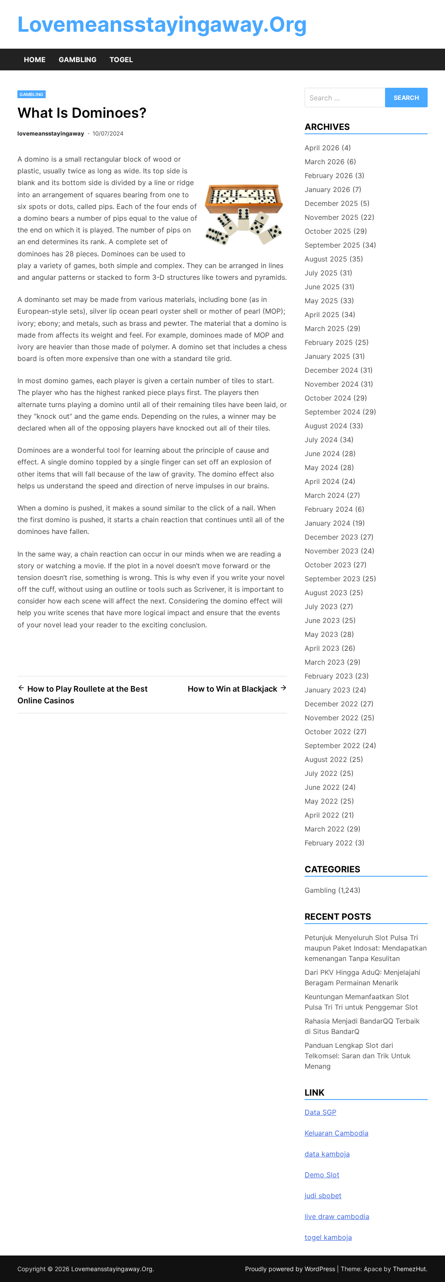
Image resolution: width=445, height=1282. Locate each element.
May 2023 (321, 634)
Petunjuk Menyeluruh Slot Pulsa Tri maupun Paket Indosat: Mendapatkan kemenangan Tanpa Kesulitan (366, 948)
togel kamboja (328, 1237)
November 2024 (332, 384)
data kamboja (327, 1153)
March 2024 (325, 495)
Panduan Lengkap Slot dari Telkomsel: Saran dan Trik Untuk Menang (358, 1055)
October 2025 (328, 231)
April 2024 (322, 481)
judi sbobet (323, 1195)
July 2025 (321, 272)
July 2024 (321, 439)
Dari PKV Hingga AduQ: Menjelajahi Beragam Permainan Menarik (362, 977)
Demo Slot (322, 1174)
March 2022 (325, 829)
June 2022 (322, 787)
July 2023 (321, 606)
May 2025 (321, 300)
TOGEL (121, 59)
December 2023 (331, 537)
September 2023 (332, 578)
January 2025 (327, 356)
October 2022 (328, 731)
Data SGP (320, 1112)
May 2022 (321, 801)
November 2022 (332, 717)
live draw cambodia (337, 1216)
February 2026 (329, 175)
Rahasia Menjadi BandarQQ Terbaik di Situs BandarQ (362, 1026)
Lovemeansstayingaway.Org (162, 24)
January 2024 (327, 523)
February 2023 (329, 676)
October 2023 (328, 564)
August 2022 (326, 759)
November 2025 (332, 217)
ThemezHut (409, 1268)
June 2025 (322, 286)
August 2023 (326, 592)
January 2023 (327, 690)
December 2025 (331, 203)
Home (35, 59)
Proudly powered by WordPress (291, 1268)
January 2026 (327, 189)
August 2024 (326, 425)
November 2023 (332, 551)
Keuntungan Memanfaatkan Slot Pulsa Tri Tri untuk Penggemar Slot (361, 1001)
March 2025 (325, 328)
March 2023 (325, 662)
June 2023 (322, 620)
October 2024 (328, 398)
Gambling (77, 59)
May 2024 (321, 467)
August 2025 (326, 259)
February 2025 (329, 342)
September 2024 (332, 411)
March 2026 (325, 161)
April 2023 (322, 648)
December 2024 (331, 370)
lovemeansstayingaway (50, 133)
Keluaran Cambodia (337, 1133)
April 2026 (322, 147)
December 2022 (331, 703)
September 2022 (332, 745)
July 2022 (321, 773)
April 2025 (322, 314)
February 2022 (329, 842)
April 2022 (322, 815)
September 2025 (332, 245)
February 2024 (329, 509)
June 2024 (322, 453)
